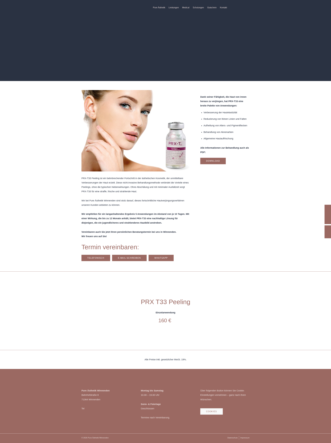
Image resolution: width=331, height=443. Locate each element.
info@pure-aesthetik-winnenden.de (99, 413)
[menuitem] (159, 7)
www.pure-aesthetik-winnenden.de (99, 417)
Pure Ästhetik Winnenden (98, 438)
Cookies (211, 411)
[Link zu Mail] (244, 7)
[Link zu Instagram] (240, 7)
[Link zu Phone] (248, 7)
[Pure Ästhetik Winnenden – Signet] (95, 7)
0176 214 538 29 (94, 408)
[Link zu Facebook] (236, 7)
